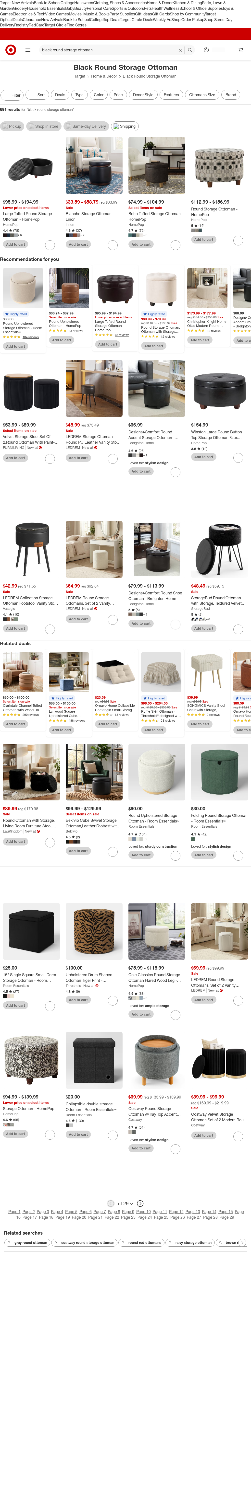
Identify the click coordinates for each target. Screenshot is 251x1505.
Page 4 (57, 1211)
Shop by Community (187, 14)
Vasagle (9, 608)
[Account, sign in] (216, 50)
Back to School (47, 2)
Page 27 (194, 1217)
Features (171, 94)
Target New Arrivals (17, 2)
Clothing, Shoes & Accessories (120, 2)
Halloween (83, 2)
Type (79, 94)
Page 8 (114, 1211)
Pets (148, 8)
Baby (69, 8)
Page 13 (193, 1211)
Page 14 (209, 1211)
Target (80, 76)
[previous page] (111, 1203)
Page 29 (227, 1217)
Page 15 (225, 1211)
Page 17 (30, 1217)
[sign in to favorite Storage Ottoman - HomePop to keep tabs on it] (50, 1135)
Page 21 (95, 1217)
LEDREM (73, 447)
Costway (135, 1119)
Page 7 (100, 1211)
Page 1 (14, 1211)
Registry (21, 25)
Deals (18, 19)
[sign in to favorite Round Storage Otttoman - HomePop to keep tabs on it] (238, 240)
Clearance (32, 19)
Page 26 (177, 1217)
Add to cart (15, 244)
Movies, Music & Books (89, 14)
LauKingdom (13, 831)
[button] (16, 314)
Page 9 (128, 1211)
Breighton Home (141, 443)
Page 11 (160, 1211)
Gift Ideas (143, 14)
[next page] (140, 1203)
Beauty (80, 8)
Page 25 (161, 1217)
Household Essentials (46, 8)
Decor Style (143, 94)
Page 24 (145, 1217)
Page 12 (176, 1211)
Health (157, 8)
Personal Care (99, 8)
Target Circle (55, 25)
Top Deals (111, 19)
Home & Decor (160, 2)
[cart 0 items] (240, 50)
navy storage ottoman (194, 1242)
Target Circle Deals (136, 19)
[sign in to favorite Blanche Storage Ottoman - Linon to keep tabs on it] (113, 245)
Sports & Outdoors (128, 8)
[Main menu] (28, 50)
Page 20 (79, 1217)
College (67, 2)
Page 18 (46, 1217)
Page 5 (71, 1211)
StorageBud (200, 608)
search (190, 50)
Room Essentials (141, 826)
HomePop (10, 224)
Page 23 (128, 1217)
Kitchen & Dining (187, 2)
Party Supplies (122, 14)
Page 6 (85, 1211)
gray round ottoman (30, 1242)
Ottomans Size (202, 94)
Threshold (73, 986)
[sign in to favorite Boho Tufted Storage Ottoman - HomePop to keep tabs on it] (175, 245)
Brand (231, 94)
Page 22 (112, 1217)
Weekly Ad (162, 19)
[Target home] (11, 50)
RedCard (36, 25)
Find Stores (77, 25)
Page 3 (43, 1211)
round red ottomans (144, 1242)
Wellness (171, 8)
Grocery (20, 8)
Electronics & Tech (29, 14)
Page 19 (62, 1217)
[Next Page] (246, 96)
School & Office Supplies (200, 8)
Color (98, 94)
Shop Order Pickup (187, 19)
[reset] (180, 50)
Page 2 (29, 1211)
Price (118, 94)
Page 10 (143, 1211)
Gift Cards (161, 14)
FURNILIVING (14, 447)
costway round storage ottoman (87, 1242)
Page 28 (210, 1217)
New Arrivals (52, 19)
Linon (70, 224)
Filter (16, 95)
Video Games (57, 14)
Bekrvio (71, 831)
